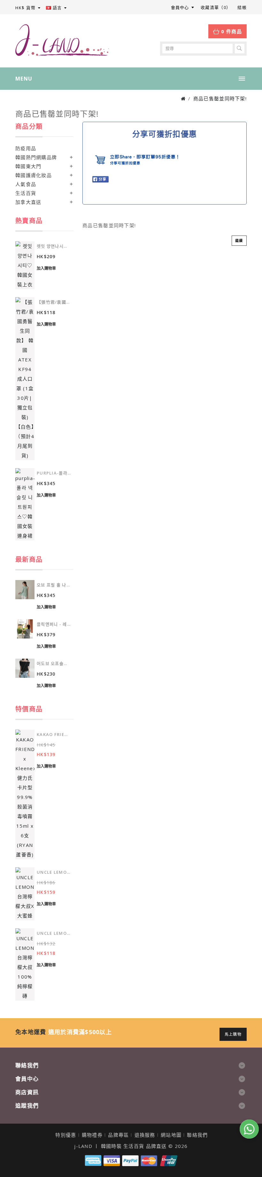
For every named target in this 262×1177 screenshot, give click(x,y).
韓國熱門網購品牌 (36, 157)
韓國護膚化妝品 (33, 175)
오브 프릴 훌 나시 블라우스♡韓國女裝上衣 (54, 585)
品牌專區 (118, 1135)
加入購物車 (46, 268)
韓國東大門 (28, 166)
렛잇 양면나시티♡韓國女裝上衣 (54, 246)
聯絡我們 (197, 1135)
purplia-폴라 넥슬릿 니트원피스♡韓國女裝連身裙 (54, 473)
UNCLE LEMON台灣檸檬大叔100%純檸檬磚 (54, 933)
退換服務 (145, 1135)
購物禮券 (92, 1135)
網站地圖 (171, 1135)
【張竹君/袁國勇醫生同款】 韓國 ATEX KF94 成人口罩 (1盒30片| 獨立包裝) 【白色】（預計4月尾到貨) (54, 302)
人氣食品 (25, 184)
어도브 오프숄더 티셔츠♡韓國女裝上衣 (54, 663)
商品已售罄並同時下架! (220, 98)
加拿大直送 (28, 202)
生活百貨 (25, 193)
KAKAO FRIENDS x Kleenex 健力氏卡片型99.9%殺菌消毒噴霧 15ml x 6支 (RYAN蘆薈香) (54, 734)
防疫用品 (25, 148)
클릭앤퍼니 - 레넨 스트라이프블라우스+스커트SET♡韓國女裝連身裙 (54, 624)
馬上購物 (233, 1034)
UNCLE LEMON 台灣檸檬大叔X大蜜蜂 (54, 872)
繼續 (239, 240)
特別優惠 (65, 1135)
